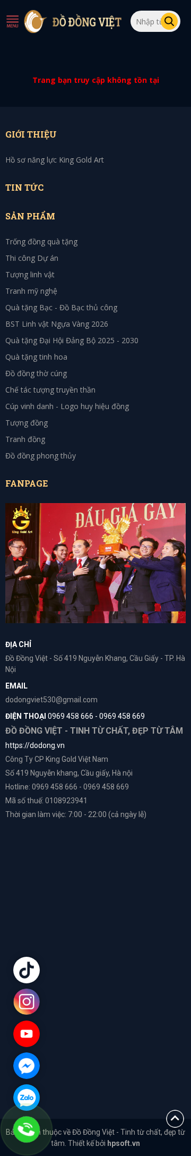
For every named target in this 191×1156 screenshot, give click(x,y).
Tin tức (24, 187)
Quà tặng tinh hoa (36, 357)
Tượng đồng (26, 423)
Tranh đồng (25, 439)
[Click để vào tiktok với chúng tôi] (26, 970)
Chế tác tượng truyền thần (50, 390)
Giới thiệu (31, 134)
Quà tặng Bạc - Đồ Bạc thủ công (61, 307)
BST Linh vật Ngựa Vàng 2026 (56, 324)
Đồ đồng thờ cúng (36, 373)
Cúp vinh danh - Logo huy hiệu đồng (67, 406)
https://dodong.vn (35, 745)
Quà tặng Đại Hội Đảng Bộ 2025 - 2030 (71, 340)
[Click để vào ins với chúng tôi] (26, 1002)
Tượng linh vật (30, 274)
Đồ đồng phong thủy (40, 455)
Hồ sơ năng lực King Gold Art (54, 160)
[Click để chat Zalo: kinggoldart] (26, 1097)
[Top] (175, 1118)
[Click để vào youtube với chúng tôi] (26, 1034)
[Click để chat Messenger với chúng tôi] (26, 1065)
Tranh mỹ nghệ (31, 291)
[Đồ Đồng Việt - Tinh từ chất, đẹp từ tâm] (73, 21)
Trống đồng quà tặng (41, 241)
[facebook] (95, 562)
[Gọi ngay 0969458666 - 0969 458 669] (26, 1129)
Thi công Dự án (31, 258)
